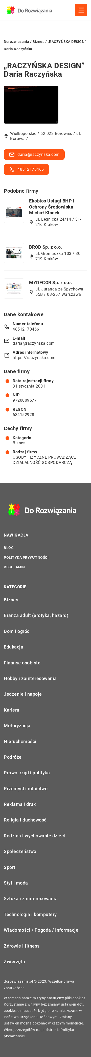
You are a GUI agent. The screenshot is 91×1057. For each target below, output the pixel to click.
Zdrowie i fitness (22, 946)
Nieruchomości (20, 741)
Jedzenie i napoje (23, 694)
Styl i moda (16, 883)
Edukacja (13, 647)
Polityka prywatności (26, 557)
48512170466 (30, 169)
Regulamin (14, 567)
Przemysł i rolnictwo (26, 788)
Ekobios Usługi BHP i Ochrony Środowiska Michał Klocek (51, 206)
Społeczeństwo (20, 851)
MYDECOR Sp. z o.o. (50, 282)
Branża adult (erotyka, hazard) (36, 615)
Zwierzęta (14, 961)
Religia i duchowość (25, 820)
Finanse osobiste (22, 662)
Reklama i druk (20, 804)
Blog (9, 548)
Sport (9, 867)
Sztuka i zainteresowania (31, 898)
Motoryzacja (17, 725)
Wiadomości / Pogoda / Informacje (41, 930)
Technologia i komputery (30, 914)
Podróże (13, 757)
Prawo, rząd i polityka (27, 772)
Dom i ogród (17, 631)
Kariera (11, 710)
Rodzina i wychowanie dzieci (34, 835)
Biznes (19, 443)
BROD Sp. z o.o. (45, 247)
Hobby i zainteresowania (30, 678)
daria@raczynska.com (38, 154)
